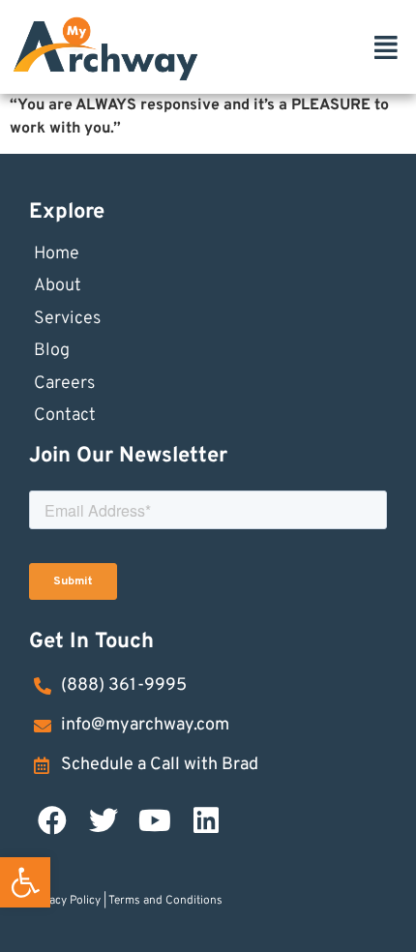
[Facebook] (52, 820)
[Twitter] (103, 820)
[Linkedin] (206, 820)
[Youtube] (155, 820)
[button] (25, 882)
